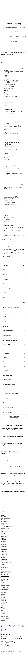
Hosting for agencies (5, 528)
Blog (2, 607)
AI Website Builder (4, 560)
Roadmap (2, 590)
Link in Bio (3, 569)
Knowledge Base (4, 616)
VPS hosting (3, 519)
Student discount (4, 608)
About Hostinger (4, 600)
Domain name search (5, 539)
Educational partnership (5, 585)
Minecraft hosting (4, 529)
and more (11, 645)
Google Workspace (4, 536)
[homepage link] (3, 2)
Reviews (2, 582)
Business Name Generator (6, 571)
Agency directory (4, 589)
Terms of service (18, 638)
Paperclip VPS (4, 534)
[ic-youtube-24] (18, 626)
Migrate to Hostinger (5, 576)
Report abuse (3, 621)
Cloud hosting (3, 524)
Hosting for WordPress (5, 518)
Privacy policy (19, 636)
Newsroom (3, 603)
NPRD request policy (5, 636)
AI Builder (3, 557)
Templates (3, 564)
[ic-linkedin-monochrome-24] (1, 626)
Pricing (2, 580)
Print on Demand (4, 567)
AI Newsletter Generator (6, 572)
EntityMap (3, 597)
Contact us (3, 620)
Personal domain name (5, 553)
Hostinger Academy (5, 618)
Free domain (3, 544)
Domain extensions (4, 551)
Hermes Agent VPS (5, 531)
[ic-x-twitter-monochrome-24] (14, 626)
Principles (3, 612)
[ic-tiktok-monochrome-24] (1, 630)
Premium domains (4, 554)
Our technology (4, 602)
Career (2, 605)
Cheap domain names (5, 542)
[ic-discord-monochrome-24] (5, 630)
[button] (14, 429)
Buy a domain (3, 541)
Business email (4, 523)
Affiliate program (4, 584)
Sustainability (3, 610)
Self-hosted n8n (4, 521)
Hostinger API (3, 577)
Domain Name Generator (6, 565)
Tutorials (2, 615)
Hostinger (3, 510)
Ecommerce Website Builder (6, 562)
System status (3, 592)
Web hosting (3, 516)
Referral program (4, 587)
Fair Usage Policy (21, 235)
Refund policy (3, 638)
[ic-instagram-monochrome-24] (10, 626)
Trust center (3, 594)
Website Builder (4, 559)
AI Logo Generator (4, 574)
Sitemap (2, 595)
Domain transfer (4, 549)
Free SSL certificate (5, 547)
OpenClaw (3, 533)
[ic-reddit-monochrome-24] (23, 626)
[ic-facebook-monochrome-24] (5, 626)
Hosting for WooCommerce (6, 526)
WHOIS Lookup (4, 546)
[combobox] (14, 61)
